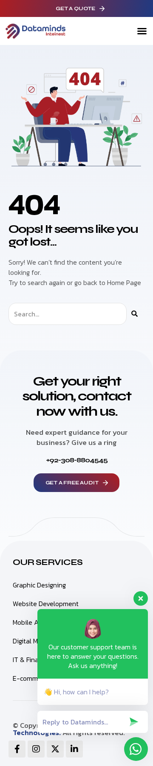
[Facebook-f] (17, 749)
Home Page (124, 282)
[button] (142, 31)
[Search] (134, 314)
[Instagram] (36, 749)
